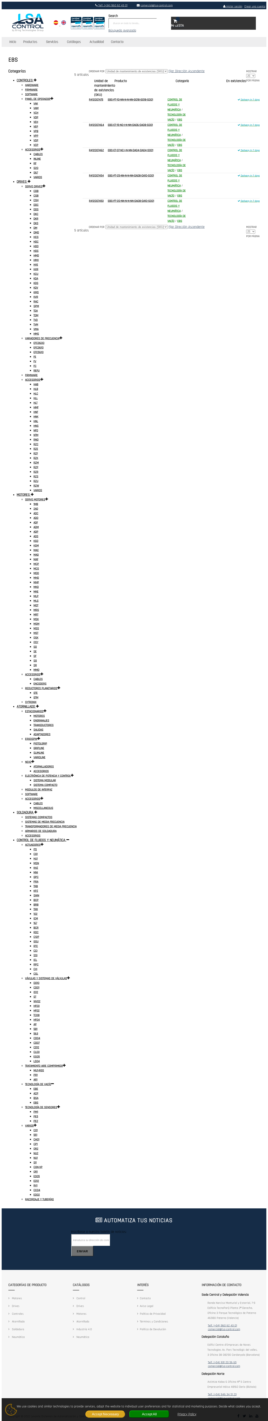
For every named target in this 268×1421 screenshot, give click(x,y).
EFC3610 (39, 347)
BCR (36, 928)
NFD (36, 430)
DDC (36, 205)
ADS (36, 536)
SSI (35, 955)
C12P (36, 937)
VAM (36, 108)
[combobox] (132, 23)
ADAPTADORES (42, 734)
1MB (36, 504)
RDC (36, 932)
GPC (36, 877)
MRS (36, 610)
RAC (36, 301)
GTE (36, 693)
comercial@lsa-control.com (156, 5)
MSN (36, 863)
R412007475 (96, 100)
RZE (36, 449)
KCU (36, 274)
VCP (36, 145)
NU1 (36, 1158)
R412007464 (96, 125)
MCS (36, 568)
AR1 (35, 1080)
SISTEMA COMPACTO (45, 785)
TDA (36, 311)
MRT (36, 615)
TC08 (37, 1015)
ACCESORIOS (32, 150)
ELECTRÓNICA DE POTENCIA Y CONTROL (48, 776)
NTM (36, 435)
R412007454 (96, 175)
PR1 (36, 1075)
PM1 (36, 1112)
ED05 (37, 1176)
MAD (36, 555)
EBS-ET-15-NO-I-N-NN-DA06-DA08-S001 (130, 125)
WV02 (37, 1001)
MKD (36, 587)
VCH (36, 113)
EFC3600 (39, 343)
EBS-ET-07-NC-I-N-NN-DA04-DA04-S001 (130, 150)
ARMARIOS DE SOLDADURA (41, 831)
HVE (36, 265)
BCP (36, 900)
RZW (36, 486)
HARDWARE (32, 85)
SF (35, 656)
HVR (36, 269)
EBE (36, 1089)
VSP (36, 140)
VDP (36, 117)
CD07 (37, 1043)
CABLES (38, 154)
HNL (36, 421)
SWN (36, 895)
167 (35, 923)
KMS (36, 292)
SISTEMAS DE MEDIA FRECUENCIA (44, 822)
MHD (36, 578)
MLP (36, 596)
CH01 (36, 1139)
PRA (36, 882)
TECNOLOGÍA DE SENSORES (41, 1107)
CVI (35, 969)
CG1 (36, 854)
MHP (36, 582)
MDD (36, 573)
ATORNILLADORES (44, 766)
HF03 (37, 1006)
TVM (36, 324)
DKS (36, 223)
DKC (36, 214)
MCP (36, 564)
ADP (36, 532)
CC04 (37, 1190)
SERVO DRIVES (34, 186)
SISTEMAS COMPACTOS (38, 817)
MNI (36, 872)
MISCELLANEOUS (43, 808)
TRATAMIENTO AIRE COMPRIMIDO (44, 1066)
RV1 (35, 1185)
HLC (36, 394)
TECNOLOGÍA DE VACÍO (38, 1084)
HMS (36, 334)
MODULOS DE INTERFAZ (38, 789)
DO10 (36, 983)
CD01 (36, 987)
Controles (17, 1314)
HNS (36, 426)
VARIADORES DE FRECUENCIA (42, 338)
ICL (35, 960)
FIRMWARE (31, 90)
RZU (36, 481)
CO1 (36, 1130)
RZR (36, 472)
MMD (36, 670)
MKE (36, 592)
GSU (36, 941)
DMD (36, 232)
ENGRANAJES (41, 720)
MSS (36, 628)
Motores (16, 1298)
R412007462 (96, 150)
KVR (36, 297)
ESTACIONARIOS (34, 711)
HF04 (37, 1020)
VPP (36, 136)
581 (35, 1029)
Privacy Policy (187, 1414)
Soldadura (17, 1329)
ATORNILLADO (26, 706)
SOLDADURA (25, 812)
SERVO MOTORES (35, 499)
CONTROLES (25, 80)
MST (36, 633)
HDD (36, 246)
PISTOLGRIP (40, 743)
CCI (35, 951)
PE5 (36, 1116)
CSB (36, 196)
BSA (36, 1098)
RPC (36, 964)
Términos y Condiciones (154, 1321)
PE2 (36, 1121)
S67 (36, 173)
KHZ (36, 868)
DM (35, 228)
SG (35, 661)
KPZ (36, 891)
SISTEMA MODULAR (45, 780)
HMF (36, 407)
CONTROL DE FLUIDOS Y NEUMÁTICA (175, 105)
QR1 (36, 1172)
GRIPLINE (39, 748)
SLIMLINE (39, 753)
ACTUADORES (33, 845)
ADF (36, 522)
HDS (36, 251)
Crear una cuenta (254, 6)
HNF (36, 412)
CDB (36, 191)
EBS (179, 120)
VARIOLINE (39, 757)
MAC (36, 550)
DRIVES (22, 181)
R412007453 (96, 201)
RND (36, 440)
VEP (36, 126)
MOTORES (24, 494)
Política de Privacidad (153, 1314)
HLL (36, 398)
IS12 (36, 992)
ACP (36, 1093)
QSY (36, 642)
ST (35, 997)
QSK (36, 638)
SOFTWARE (31, 94)
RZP (36, 467)
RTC (36, 946)
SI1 (35, 1162)
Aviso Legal (146, 1306)
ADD (36, 518)
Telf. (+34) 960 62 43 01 (113, 5)
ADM (36, 527)
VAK (36, 103)
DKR (36, 219)
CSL (36, 974)
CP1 (36, 1144)
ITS (35, 849)
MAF (36, 559)
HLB (36, 389)
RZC (36, 444)
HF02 (37, 1010)
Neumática (18, 1337)
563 (36, 1034)
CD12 (36, 1047)
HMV (36, 260)
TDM (36, 315)
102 (35, 914)
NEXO (28, 762)
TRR (36, 909)
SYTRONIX (30, 702)
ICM (36, 918)
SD (35, 647)
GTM (36, 697)
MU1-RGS (39, 1070)
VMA (36, 329)
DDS (36, 209)
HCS (36, 237)
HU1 (36, 859)
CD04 (37, 1038)
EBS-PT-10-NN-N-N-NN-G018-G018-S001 (130, 100)
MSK (36, 619)
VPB (36, 131)
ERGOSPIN (31, 739)
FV (35, 361)
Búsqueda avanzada (122, 30)
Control (80, 1298)
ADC (36, 513)
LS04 (37, 1061)
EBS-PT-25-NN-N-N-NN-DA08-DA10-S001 (131, 175)
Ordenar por (96, 71)
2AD (36, 509)
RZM (36, 463)
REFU (37, 371)
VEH (36, 122)
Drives (15, 1306)
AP (35, 1024)
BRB (36, 905)
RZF (36, 453)
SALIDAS (38, 730)
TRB (36, 886)
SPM (36, 306)
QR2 (36, 1149)
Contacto (145, 1298)
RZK (36, 458)
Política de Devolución (153, 1329)
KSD (36, 541)
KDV (36, 288)
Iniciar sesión (233, 6)
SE (35, 651)
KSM (36, 545)
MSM (36, 624)
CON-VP (38, 1167)
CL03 (37, 1052)
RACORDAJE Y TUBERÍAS (39, 1199)
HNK (36, 417)
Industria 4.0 (84, 1329)
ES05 (37, 1057)
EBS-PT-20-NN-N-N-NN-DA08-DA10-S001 (131, 201)
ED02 (37, 1195)
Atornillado (18, 1321)
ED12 (36, 1181)
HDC (36, 242)
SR (35, 665)
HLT (35, 403)
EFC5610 (39, 352)
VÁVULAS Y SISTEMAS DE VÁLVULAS (46, 978)
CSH (36, 200)
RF (35, 163)
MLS (36, 601)
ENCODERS (40, 684)
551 (35, 1135)
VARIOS (38, 177)
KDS (36, 283)
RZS (36, 476)
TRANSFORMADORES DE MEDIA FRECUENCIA (51, 826)
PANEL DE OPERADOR (37, 99)
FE (35, 357)
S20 (36, 168)
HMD (36, 255)
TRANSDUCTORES (44, 725)
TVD (36, 320)
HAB (36, 384)
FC (35, 366)
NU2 (36, 1153)
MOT (36, 605)
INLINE (37, 159)
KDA (36, 278)
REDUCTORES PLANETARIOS (41, 688)
